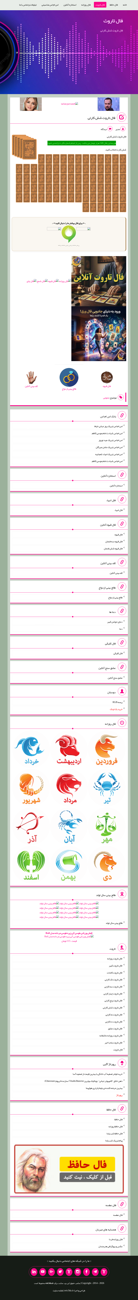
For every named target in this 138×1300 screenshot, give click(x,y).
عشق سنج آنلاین (115, 677)
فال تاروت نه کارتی (114, 1014)
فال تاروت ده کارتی (114, 1021)
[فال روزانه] (65, 282)
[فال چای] (32, 282)
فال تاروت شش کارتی (101, 117)
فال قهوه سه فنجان (114, 541)
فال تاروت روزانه (115, 958)
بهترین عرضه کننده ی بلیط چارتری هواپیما (104, 1088)
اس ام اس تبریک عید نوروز (111, 440)
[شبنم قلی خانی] (31, 104)
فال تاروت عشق (115, 1028)
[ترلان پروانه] (69, 104)
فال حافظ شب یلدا (115, 1133)
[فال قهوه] (53, 282)
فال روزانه (86, 4)
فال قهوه (119, 534)
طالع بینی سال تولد (114, 922)
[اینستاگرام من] (77, 1272)
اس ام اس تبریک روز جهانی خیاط (108, 426)
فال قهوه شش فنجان (113, 548)
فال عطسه (118, 1214)
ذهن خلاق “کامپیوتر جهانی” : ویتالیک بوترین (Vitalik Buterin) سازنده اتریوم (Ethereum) (83, 1081)
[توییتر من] (60, 1272)
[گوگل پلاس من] (51, 1272)
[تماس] (69, 1272)
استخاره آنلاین (69, 4)
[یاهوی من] (104, 1272)
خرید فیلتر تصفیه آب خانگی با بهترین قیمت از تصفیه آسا (98, 1074)
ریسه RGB (118, 702)
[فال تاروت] (98, 282)
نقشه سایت (58, 1290)
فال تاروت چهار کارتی (113, 993)
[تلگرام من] (95, 1272)
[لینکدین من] (34, 1272)
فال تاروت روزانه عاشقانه (111, 1035)
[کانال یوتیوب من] (42, 1272)
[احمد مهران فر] (108, 104)
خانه (125, 4)
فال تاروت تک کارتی (114, 979)
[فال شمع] (42, 282)
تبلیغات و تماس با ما (28, 4)
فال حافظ (114, 4)
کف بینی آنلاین (116, 573)
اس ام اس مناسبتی (50, 4)
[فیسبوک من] (86, 1272)
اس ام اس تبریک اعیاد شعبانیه (109, 454)
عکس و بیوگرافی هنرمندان (110, 1246)
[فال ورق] (98, 334)
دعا (121, 628)
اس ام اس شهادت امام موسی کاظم (107, 433)
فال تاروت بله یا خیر (114, 1042)
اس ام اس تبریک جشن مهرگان (109, 447)
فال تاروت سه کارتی (113, 986)
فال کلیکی (118, 653)
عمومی (106, 397)
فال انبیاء (118, 510)
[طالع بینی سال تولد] (69, 911)
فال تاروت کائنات (115, 972)
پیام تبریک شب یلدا (114, 1140)
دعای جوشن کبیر (115, 621)
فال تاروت (100, 4)
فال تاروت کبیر (116, 965)
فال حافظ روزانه (116, 1126)
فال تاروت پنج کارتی (114, 1000)
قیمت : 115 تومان (69, 937)
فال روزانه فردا (116, 1239)
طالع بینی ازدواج (115, 597)
